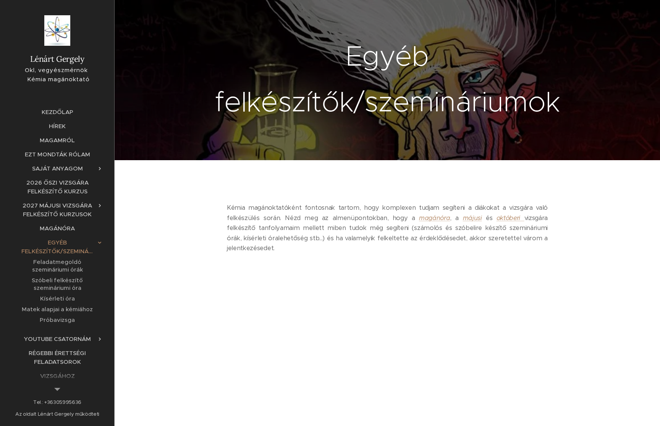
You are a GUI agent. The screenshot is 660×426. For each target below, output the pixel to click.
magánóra (434, 218)
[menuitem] (57, 112)
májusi (472, 218)
